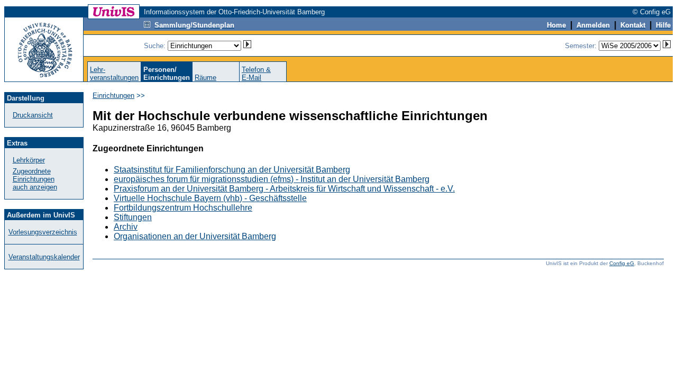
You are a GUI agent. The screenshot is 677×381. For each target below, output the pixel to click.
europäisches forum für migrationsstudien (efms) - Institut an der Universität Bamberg (271, 179)
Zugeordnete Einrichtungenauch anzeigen (35, 179)
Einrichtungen (113, 95)
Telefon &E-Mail (256, 73)
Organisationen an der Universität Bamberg (195, 236)
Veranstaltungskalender (44, 257)
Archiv (126, 226)
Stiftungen (133, 217)
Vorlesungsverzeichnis (42, 232)
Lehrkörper (29, 160)
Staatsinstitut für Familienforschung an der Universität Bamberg (232, 169)
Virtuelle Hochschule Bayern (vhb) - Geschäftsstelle (210, 198)
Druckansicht (33, 115)
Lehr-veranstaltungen (114, 73)
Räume (205, 77)
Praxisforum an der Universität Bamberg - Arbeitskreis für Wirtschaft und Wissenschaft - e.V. (284, 188)
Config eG (621, 263)
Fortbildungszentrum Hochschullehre (183, 207)
